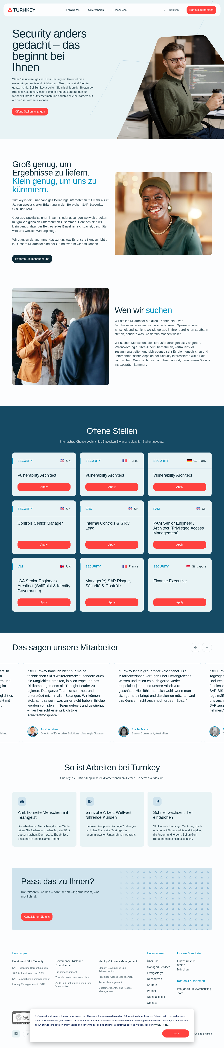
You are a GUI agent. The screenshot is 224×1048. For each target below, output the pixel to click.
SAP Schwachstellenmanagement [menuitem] (31, 978)
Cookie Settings (203, 1033)
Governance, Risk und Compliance (76, 963)
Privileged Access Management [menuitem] (116, 976)
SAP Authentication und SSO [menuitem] (28, 973)
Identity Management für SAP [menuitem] (28, 984)
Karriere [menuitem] (152, 984)
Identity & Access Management (118, 961)
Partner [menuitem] (151, 990)
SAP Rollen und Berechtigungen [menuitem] (30, 967)
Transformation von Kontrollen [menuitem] (72, 977)
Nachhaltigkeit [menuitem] (156, 996)
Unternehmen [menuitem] (96, 9)
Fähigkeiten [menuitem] (72, 9)
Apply (44, 486)
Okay (176, 1033)
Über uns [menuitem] (152, 961)
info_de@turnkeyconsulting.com (194, 991)
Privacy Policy (160, 1024)
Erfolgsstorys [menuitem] (155, 973)
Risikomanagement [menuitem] (66, 971)
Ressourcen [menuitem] (120, 9)
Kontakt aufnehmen (201, 9)
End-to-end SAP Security (27, 961)
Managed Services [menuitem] (158, 967)
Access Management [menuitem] (110, 982)
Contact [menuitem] (152, 1002)
